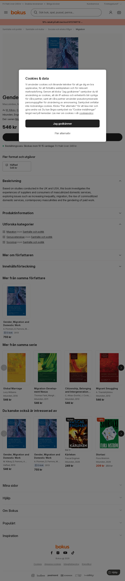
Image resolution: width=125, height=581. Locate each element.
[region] (62, 106)
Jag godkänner (62, 123)
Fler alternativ (62, 133)
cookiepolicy (86, 113)
